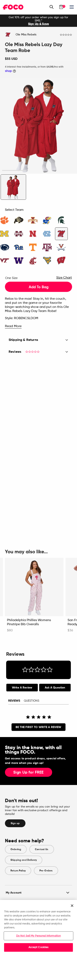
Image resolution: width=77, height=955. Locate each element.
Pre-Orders (46, 870)
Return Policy (18, 870)
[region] (38, 927)
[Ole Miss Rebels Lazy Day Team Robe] (13, 187)
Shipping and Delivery (23, 860)
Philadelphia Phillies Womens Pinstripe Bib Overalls (29, 622)
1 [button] (14, 170)
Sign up (15, 823)
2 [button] (38, 170)
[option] (38, 21)
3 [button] (62, 170)
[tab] (22, 688)
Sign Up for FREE (28, 772)
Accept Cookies (39, 947)
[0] (61, 7)
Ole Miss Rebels (26, 34)
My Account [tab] (13, 892)
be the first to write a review (38, 727)
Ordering (15, 849)
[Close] (72, 905)
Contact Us (41, 849)
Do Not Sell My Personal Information (38, 936)
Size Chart (64, 277)
